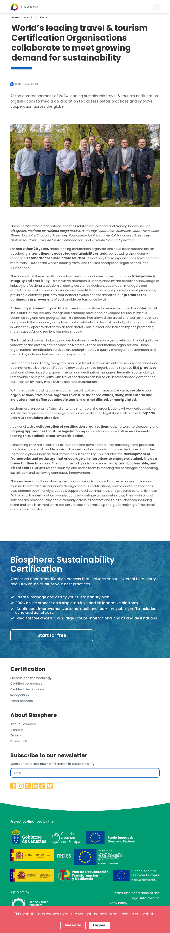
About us (30, 17)
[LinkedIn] (35, 786)
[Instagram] (21, 786)
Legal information (145, 898)
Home (15, 17)
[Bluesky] (50, 786)
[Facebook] (13, 786)
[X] (28, 786)
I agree (99, 925)
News (44, 17)
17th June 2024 (26, 84)
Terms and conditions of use (136, 893)
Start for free (52, 635)
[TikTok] (42, 786)
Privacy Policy (117, 903)
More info (73, 925)
